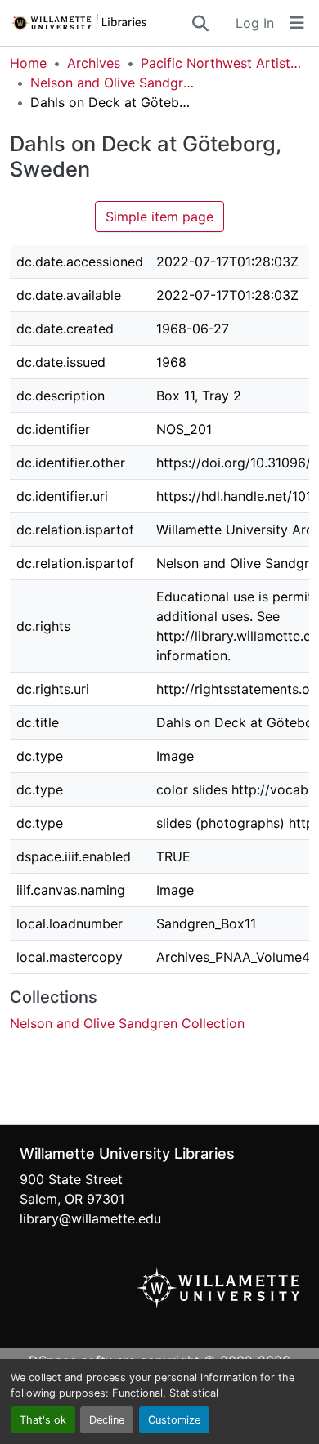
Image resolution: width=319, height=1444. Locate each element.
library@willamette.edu (90, 1218)
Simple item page (159, 216)
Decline (106, 1420)
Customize (174, 1420)
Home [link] (28, 63)
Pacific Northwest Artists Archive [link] (222, 63)
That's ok (43, 1420)
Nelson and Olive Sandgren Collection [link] (112, 82)
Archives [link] (93, 63)
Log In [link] (255, 23)
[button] (100, 23)
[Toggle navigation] (297, 22)
